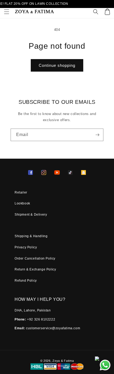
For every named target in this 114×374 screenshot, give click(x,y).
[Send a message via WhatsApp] (105, 365)
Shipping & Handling (31, 236)
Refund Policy (26, 280)
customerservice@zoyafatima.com (53, 328)
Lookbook (22, 203)
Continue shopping (57, 65)
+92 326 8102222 (41, 319)
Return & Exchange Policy (35, 269)
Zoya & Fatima (63, 360)
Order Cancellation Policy (35, 258)
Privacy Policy (26, 247)
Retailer (21, 192)
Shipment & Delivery (31, 214)
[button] (6, 12)
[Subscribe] (97, 135)
